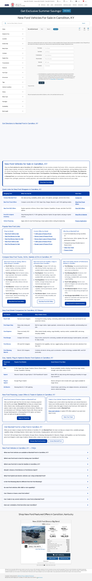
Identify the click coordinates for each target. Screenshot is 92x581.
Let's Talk (41, 82)
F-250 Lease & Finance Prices (43, 241)
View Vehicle (53, 558)
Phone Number (39, 58)
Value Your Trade (69, 247)
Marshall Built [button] (67, 4)
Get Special (59, 555)
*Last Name (40, 51)
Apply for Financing (23, 418)
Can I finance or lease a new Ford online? (16, 493)
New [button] (48, 4)
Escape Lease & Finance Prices (43, 244)
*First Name (39, 48)
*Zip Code (40, 62)
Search (83, 23)
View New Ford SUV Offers (46, 301)
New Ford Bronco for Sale (12, 236)
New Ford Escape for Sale (12, 244)
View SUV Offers (80, 208)
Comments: (39, 65)
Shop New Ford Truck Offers (16, 301)
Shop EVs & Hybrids (81, 214)
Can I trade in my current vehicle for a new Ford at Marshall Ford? (24, 499)
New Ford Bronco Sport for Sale (14, 239)
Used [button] (52, 4)
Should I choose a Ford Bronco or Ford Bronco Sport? (20, 470)
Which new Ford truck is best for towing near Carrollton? (21, 458)
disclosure (46, 561)
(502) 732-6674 (34, 546)
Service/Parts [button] (58, 4)
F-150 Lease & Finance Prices (43, 233)
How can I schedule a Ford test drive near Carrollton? (20, 505)
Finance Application (81, 221)
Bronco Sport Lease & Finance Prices (45, 239)
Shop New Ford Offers (46, 182)
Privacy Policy (53, 79)
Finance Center (68, 250)
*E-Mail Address (39, 55)
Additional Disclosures (29, 576)
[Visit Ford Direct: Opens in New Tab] (40, 577)
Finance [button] (75, 4)
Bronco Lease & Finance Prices (43, 236)
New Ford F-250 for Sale (12, 241)
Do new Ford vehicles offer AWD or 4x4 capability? (19, 487)
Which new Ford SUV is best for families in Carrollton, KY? (22, 464)
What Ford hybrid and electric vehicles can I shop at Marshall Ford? (25, 476)
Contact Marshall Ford (56, 441)
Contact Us (78, 198)
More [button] (86, 4)
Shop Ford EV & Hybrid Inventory (75, 303)
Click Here (67, 10)
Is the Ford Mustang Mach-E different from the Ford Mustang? (23, 481)
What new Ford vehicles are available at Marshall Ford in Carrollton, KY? (26, 452)
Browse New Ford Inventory (38, 441)
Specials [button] (43, 4)
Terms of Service (61, 79)
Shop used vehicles (54, 411)
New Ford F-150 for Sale (12, 233)
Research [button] (80, 4)
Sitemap (19, 576)
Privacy (23, 576)
